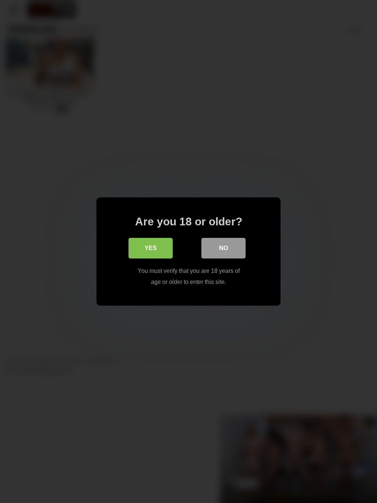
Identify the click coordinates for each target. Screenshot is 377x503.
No (223, 248)
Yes (151, 248)
